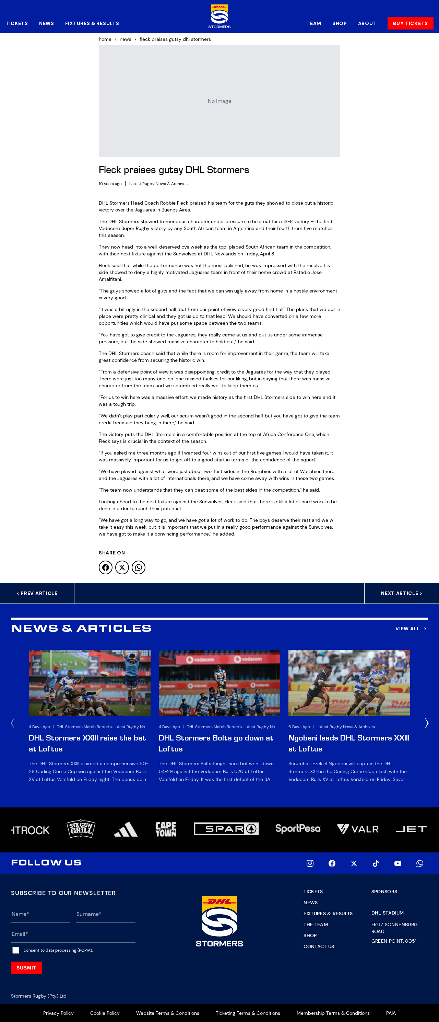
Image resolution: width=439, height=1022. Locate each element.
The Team (316, 924)
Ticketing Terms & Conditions (248, 1013)
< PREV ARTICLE (37, 593)
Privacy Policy (58, 1013)
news (125, 39)
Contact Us (319, 946)
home (105, 39)
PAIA (391, 1013)
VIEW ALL (407, 628)
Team (313, 23)
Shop (339, 23)
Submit (26, 968)
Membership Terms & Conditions (333, 1013)
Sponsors (384, 891)
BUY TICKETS (410, 23)
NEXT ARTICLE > (402, 593)
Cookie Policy (105, 1013)
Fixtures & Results (92, 23)
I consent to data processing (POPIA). (57, 950)
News (46, 23)
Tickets (16, 23)
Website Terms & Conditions (167, 1013)
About (367, 23)
